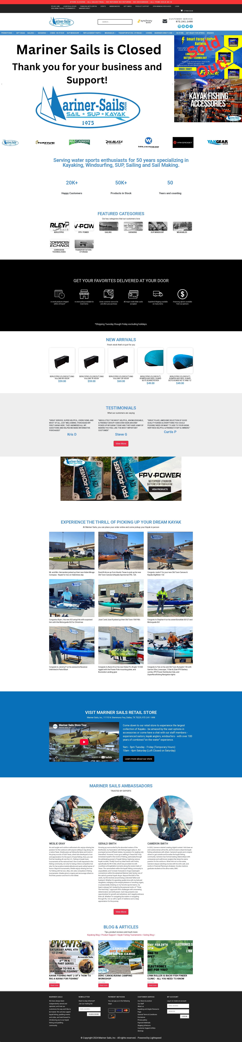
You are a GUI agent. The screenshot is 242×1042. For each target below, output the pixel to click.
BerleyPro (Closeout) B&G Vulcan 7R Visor (91, 377)
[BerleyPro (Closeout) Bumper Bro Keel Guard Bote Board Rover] (150, 360)
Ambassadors (115, 6)
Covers (149, 33)
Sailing (30, 33)
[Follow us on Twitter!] (187, 26)
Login (177, 6)
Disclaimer (141, 1017)
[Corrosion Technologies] (59, 243)
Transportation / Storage (130, 33)
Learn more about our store (138, 758)
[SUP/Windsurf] (157, 226)
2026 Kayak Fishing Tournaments (63, 8)
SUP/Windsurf (73, 33)
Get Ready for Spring (195, 33)
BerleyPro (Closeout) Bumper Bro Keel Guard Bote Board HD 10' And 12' (180, 378)
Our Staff (141, 1004)
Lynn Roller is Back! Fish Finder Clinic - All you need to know (167, 977)
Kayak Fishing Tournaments (129, 935)
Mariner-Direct (84, 8)
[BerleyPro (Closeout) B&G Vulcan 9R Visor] (62, 360)
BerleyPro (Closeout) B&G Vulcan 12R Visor (121, 377)
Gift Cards (128, 6)
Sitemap (140, 1031)
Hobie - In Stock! (57, 33)
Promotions (6, 33)
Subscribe (94, 1014)
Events (103, 6)
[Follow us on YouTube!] (183, 26)
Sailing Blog (148, 935)
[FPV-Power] (79, 142)
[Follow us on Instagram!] (179, 26)
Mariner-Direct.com (163, 33)
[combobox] (115, 22)
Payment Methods (144, 1023)
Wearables (109, 33)
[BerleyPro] (10, 142)
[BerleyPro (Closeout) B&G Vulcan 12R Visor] (121, 360)
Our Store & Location (145, 1001)
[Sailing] (108, 226)
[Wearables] (182, 226)
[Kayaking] (133, 226)
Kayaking (42, 33)
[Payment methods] (112, 1010)
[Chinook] (45, 142)
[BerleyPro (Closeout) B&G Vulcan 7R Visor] (91, 360)
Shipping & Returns (144, 1025)
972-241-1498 (55, 6)
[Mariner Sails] (114, 142)
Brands (210, 33)
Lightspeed (155, 1037)
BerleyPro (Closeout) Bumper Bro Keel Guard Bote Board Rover (150, 378)
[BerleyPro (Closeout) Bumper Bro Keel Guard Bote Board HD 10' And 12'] (180, 360)
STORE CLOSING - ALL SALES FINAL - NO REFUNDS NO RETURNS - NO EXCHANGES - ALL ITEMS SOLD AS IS (121, 2)
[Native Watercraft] (148, 142)
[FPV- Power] (84, 226)
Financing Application (88, 6)
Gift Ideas (20, 33)
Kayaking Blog (93, 935)
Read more (54, 985)
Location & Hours (69, 6)
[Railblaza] (217, 142)
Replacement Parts (92, 33)
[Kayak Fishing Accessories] (208, 100)
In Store (180, 33)
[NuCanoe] (183, 142)
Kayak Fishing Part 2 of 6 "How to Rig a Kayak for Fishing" (70, 977)
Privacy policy (142, 1020)
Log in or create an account (176, 1001)
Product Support (142, 6)
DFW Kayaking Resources (162, 6)
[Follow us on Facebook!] (191, 26)
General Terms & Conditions (147, 1014)
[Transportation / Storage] (84, 243)
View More (121, 443)
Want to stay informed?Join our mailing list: (87, 1002)
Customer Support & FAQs (146, 1028)
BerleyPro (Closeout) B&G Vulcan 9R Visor (62, 377)
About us (141, 1006)
